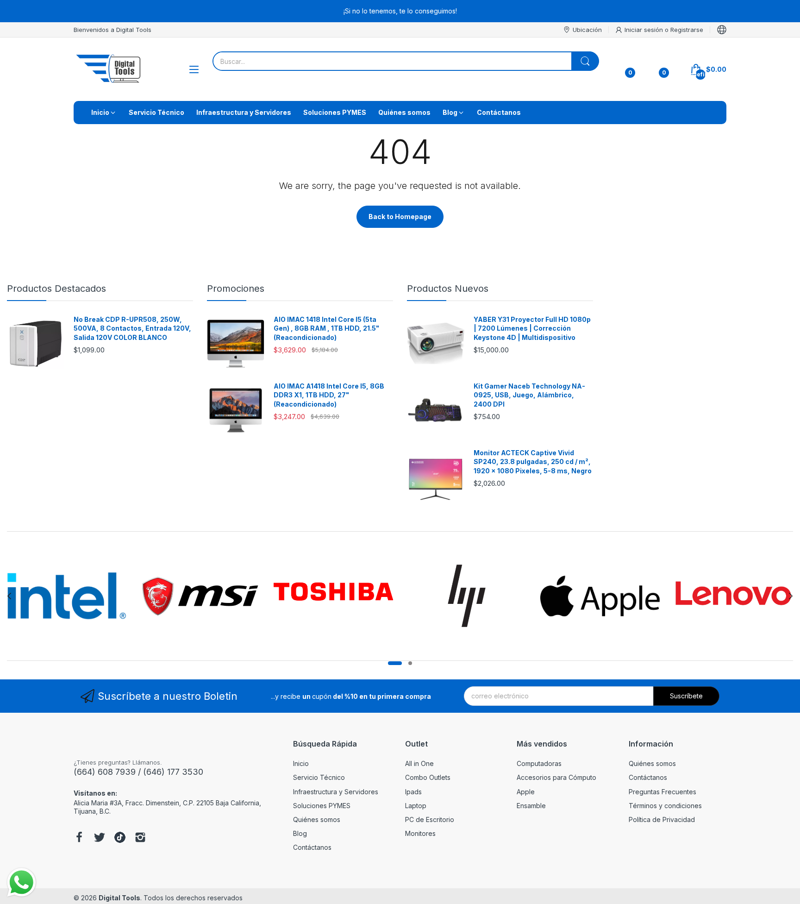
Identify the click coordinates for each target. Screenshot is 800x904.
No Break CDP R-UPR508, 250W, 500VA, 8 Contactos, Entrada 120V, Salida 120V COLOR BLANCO (132, 328)
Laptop (415, 806)
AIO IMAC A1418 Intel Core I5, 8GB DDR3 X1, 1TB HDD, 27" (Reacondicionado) (329, 395)
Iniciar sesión (645, 29)
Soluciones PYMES (321, 806)
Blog (300, 833)
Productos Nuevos (447, 288)
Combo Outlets (427, 777)
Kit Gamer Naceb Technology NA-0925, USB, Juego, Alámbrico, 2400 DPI (529, 395)
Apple (526, 792)
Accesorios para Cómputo (556, 777)
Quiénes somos (316, 819)
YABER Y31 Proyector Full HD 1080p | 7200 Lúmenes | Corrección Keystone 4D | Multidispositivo (532, 328)
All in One (419, 763)
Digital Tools (119, 898)
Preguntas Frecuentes (662, 792)
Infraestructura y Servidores (335, 792)
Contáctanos (312, 847)
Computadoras (539, 763)
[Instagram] (140, 838)
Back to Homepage (400, 216)
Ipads (413, 792)
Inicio (301, 763)
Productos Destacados (56, 288)
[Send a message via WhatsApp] (21, 882)
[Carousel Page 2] (410, 663)
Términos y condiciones (665, 806)
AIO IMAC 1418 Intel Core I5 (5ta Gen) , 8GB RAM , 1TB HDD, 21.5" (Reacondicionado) (326, 328)
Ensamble (531, 806)
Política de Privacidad (662, 819)
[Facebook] (79, 838)
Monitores (420, 833)
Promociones (235, 288)
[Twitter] (99, 838)
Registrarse (686, 29)
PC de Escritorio (429, 819)
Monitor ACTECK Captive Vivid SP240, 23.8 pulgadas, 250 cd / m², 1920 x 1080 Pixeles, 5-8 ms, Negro (533, 462)
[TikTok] (119, 838)
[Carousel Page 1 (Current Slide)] (395, 663)
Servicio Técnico (319, 777)
